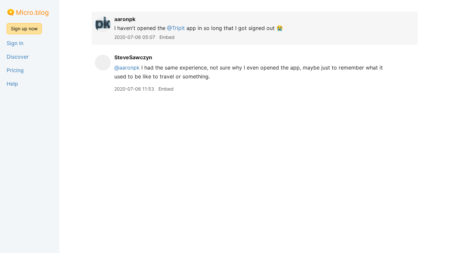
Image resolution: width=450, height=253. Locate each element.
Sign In (15, 43)
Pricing (15, 70)
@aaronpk (127, 67)
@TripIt (176, 28)
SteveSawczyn (133, 57)
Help (12, 83)
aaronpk (124, 19)
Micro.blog (32, 12)
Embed (167, 37)
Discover (18, 56)
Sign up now (24, 28)
